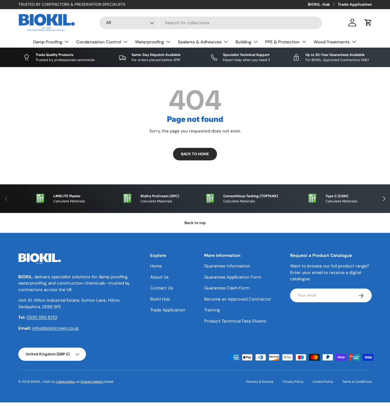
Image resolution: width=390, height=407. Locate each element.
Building (243, 42)
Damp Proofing (47, 42)
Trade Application (355, 4)
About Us (159, 277)
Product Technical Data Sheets (235, 321)
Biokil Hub (160, 299)
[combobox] (210, 23)
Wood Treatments (332, 42)
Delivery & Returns (260, 382)
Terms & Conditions (357, 382)
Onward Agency (92, 382)
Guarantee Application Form (232, 277)
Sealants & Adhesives (200, 42)
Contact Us (161, 288)
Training (212, 310)
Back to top (195, 222)
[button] (368, 22)
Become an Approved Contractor (237, 299)
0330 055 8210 (42, 318)
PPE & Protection (282, 42)
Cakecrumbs (65, 382)
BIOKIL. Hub (319, 4)
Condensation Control (98, 42)
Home (156, 266)
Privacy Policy (293, 382)
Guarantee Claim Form (226, 288)
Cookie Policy (323, 382)
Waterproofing (149, 42)
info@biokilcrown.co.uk (55, 328)
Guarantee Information (227, 266)
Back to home (195, 154)
